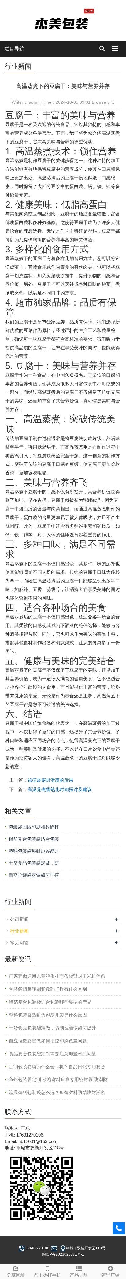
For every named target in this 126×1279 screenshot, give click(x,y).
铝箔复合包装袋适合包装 (34, 838)
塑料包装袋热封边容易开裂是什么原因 (48, 1014)
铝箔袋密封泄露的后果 (50, 780)
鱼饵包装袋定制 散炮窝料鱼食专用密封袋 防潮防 (58, 1079)
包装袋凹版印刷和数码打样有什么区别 (48, 989)
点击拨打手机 (47, 1275)
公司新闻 (19, 919)
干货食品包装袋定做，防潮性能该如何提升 (52, 1027)
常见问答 (19, 942)
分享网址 (16, 1275)
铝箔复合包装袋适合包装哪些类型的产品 (50, 1002)
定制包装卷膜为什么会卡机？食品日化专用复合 (57, 1066)
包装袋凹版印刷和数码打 (34, 826)
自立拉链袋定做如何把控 (34, 874)
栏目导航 (14, 48)
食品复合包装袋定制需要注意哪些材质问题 (52, 1053)
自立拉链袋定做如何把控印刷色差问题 (48, 1040)
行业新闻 (19, 930)
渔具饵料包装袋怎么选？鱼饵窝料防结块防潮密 (57, 1092)
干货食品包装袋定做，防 (34, 862)
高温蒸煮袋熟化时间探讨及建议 (60, 789)
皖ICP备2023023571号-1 (63, 1254)
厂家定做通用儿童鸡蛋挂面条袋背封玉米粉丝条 (57, 976)
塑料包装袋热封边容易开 (34, 850)
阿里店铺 (110, 1275)
